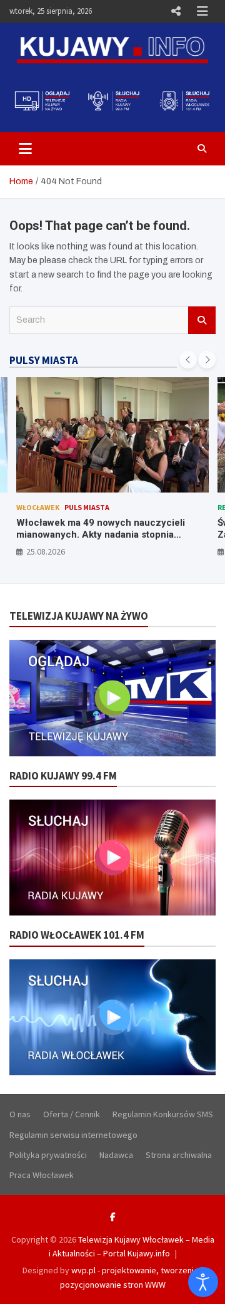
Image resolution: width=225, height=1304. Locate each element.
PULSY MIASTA (43, 360)
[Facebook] (113, 1217)
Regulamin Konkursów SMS (162, 1114)
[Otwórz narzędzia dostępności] (203, 1282)
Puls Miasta (86, 507)
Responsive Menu (175, 11)
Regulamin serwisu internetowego (73, 1134)
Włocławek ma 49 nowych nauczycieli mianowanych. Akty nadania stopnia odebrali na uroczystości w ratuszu (100, 535)
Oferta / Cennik (71, 1114)
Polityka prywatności (48, 1155)
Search (202, 320)
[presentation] (188, 359)
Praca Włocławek (41, 1175)
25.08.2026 (45, 551)
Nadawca (116, 1155)
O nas (20, 1114)
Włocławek (37, 507)
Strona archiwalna (179, 1155)
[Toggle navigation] (25, 148)
